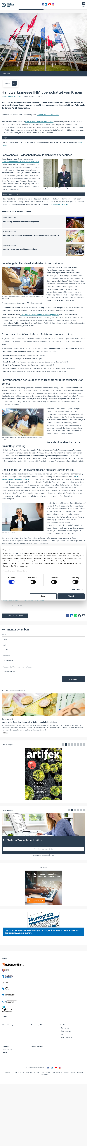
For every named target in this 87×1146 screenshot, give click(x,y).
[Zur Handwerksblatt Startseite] (8, 4)
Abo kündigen (27, 1116)
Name (4, 634)
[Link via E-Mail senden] (83, 616)
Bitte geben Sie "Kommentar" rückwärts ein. (17, 667)
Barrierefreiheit (57, 1116)
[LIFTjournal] (43, 1032)
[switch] (33, 582)
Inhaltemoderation (77, 1116)
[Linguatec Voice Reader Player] (14, 83)
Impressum (17, 1116)
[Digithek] (43, 1053)
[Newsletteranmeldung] (43, 932)
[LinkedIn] (46, 4)
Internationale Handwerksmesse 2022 (39, 122)
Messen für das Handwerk (48, 115)
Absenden (73, 679)
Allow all (71, 596)
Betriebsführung (7, 1069)
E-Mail (4, 645)
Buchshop (44, 1119)
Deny (43, 596)
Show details (75, 590)
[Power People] (43, 1014)
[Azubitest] (43, 1026)
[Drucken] (79, 615)
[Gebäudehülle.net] (43, 1008)
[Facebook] (43, 4)
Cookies (66, 1116)
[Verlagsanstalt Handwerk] (43, 1045)
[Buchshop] (43, 1039)
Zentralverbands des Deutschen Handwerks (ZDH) (20, 162)
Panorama (5, 1090)
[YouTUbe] (49, 4)
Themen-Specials (37, 1090)
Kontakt (37, 1116)
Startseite (8, 1116)
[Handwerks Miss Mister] (43, 1020)
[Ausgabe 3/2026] (43, 763)
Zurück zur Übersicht (15, 616)
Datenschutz (46, 1116)
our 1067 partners (16, 553)
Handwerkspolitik (37, 1069)
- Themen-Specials (18, 97)
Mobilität (63, 1069)
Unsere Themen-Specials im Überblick (43, 899)
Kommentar (6, 656)
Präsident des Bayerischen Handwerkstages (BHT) (40, 315)
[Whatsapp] (75, 616)
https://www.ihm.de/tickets (59, 204)
